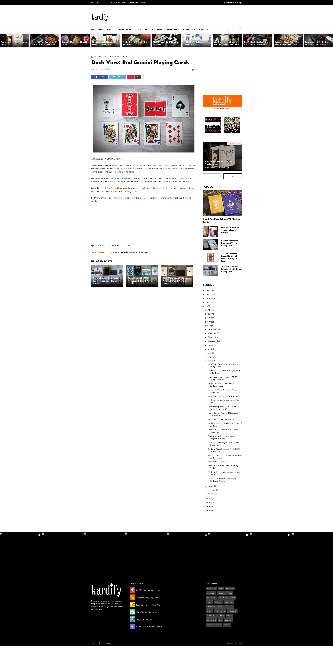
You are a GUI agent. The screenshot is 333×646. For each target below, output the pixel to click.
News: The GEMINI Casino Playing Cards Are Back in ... (222, 479)
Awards (227, 625)
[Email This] (138, 77)
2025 (208, 294)
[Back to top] (326, 639)
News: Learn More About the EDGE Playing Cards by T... (222, 378)
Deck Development (214, 625)
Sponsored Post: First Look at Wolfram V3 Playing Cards (316, 43)
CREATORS (188, 29)
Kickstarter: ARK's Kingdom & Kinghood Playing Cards (103, 43)
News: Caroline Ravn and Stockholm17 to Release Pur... (224, 414)
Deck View (101, 56)
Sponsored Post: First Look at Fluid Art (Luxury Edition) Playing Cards (44, 44)
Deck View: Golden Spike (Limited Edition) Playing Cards (231, 269)
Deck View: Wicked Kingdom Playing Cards (223, 467)
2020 (208, 314)
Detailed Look (220, 611)
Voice (233, 598)
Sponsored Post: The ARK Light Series (74, 43)
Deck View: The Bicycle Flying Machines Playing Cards (224, 365)
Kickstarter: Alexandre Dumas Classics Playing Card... (223, 391)
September (212, 341)
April (210, 360)
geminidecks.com (137, 198)
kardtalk (228, 620)
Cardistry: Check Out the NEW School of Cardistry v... (225, 424)
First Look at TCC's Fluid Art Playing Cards (194, 43)
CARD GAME (156, 29)
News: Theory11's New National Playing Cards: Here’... (224, 456)
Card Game (211, 616)
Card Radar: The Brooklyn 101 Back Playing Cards (223, 431)
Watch (209, 602)
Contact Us (107, 2)
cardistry (211, 593)
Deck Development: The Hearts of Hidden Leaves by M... (222, 407)
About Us (95, 2)
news (221, 588)
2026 (208, 290)
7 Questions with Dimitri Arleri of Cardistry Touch (221, 384)
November (212, 333)
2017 (207, 325)
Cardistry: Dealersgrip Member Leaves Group (224, 473)
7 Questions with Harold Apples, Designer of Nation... (221, 437)
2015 (207, 502)
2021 (207, 310)
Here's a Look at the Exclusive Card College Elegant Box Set (256, 43)
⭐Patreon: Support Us (138, 2)
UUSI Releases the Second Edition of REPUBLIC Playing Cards (229, 257)
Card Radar (211, 598)
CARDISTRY (142, 29)
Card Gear (229, 602)
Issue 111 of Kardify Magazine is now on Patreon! (230, 230)
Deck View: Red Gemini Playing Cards (223, 396)
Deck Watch (211, 620)
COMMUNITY (171, 29)
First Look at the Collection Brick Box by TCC (135, 43)
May (210, 356)
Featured (221, 593)
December (212, 329)
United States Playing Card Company (121, 188)
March (210, 486)
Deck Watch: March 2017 (218, 461)
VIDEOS (202, 29)
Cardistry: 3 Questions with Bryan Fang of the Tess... (224, 371)
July (209, 349)
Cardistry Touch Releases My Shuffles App (128, 252)
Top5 (220, 620)
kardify (221, 616)
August (211, 345)
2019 (207, 318)
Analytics (210, 607)
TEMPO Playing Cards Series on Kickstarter (165, 43)
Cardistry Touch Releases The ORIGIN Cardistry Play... (224, 450)
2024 (208, 298)
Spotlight (218, 602)
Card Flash (223, 598)
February (212, 489)
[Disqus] (143, 325)
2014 (207, 506)
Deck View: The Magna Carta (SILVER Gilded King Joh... (223, 443)
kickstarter (211, 588)
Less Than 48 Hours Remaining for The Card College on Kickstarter (227, 43)
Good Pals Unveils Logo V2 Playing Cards (221, 220)
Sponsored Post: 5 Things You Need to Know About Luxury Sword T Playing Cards (287, 44)
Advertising (120, 2)
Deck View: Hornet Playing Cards (221, 419)
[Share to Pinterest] (130, 77)
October (211, 337)
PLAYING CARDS (123, 29)
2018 (207, 321)
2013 (207, 510)
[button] (228, 29)
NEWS (110, 29)
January (211, 493)
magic (209, 611)
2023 (208, 302)
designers (221, 607)
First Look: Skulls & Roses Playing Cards (14, 43)
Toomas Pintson (127, 168)
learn (229, 616)
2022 (208, 306)
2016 (207, 498)
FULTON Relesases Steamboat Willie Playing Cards (229, 243)
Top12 (230, 607)
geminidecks (115, 56)
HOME (100, 29)
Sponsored (232, 611)
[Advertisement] (167, 16)
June (210, 352)
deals (230, 593)
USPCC (128, 56)
